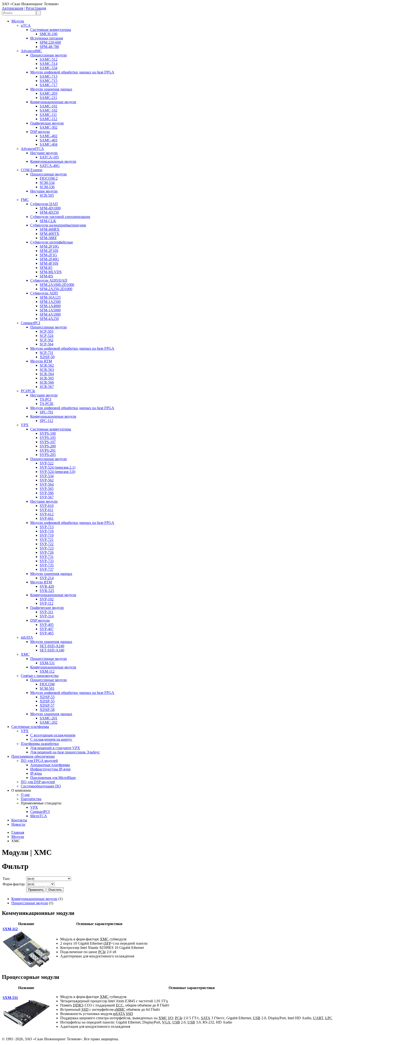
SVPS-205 (48, 455)
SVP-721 (47, 540)
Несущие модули (44, 153)
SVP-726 (47, 552)
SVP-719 (47, 535)
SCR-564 (47, 374)
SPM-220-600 (50, 42)
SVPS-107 (48, 442)
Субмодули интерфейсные (51, 242)
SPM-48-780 (49, 47)
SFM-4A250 (49, 319)
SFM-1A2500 (50, 302)
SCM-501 (47, 688)
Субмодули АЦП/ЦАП (48, 280)
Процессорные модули (48, 55)
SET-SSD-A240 (52, 646)
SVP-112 (46, 603)
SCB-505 (47, 195)
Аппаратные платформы (50, 765)
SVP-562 (47, 480)
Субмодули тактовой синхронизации (60, 217)
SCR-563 (47, 370)
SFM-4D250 (49, 212)
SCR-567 (47, 387)
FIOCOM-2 (49, 178)
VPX (25, 425)
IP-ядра (36, 773)
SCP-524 (46, 336)
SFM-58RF (48, 238)
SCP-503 (46, 331)
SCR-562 (47, 365)
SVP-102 (47, 599)
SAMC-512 (48, 59)
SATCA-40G (50, 166)
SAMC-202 (48, 722)
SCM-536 (47, 187)
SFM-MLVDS (51, 272)
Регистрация (36, 8)
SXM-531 (47, 663)
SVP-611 (46, 510)
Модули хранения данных (51, 89)
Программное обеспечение (33, 756)
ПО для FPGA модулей (39, 761)
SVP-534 (47, 476)
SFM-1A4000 (50, 306)
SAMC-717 (48, 85)
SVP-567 (47, 497)
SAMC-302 (48, 127)
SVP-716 (47, 531)
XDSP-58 (47, 710)
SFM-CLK (48, 221)
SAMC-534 (48, 68)
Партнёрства (31, 799)
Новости (18, 824)
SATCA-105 (49, 157)
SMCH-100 (48, 34)
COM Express (31, 170)
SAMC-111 (48, 115)
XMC (25, 654)
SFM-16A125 (50, 297)
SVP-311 (46, 612)
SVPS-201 (48, 450)
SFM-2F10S (49, 251)
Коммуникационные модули (53, 102)
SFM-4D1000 (50, 208)
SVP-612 (47, 514)
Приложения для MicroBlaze (53, 778)
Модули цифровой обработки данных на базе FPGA (72, 72)
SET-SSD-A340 (52, 650)
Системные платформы (30, 727)
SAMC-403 (48, 140)
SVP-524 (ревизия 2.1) (57, 467)
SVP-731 (47, 557)
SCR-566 (47, 382)
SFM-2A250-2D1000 (56, 289)
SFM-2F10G (49, 246)
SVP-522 (47, 463)
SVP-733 (47, 561)
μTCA (26, 25)
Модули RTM (41, 361)
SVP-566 (47, 493)
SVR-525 (47, 591)
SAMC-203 (48, 93)
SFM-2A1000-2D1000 (57, 285)
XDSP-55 (47, 701)
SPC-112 (46, 421)
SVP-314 (47, 616)
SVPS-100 (48, 433)
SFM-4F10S (49, 263)
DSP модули (40, 132)
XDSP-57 (47, 705)
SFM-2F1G (48, 255)
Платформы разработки (40, 744)
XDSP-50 (47, 357)
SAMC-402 (48, 136)
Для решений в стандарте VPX (55, 748)
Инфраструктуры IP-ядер (50, 769)
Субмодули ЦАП (44, 204)
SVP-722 (47, 544)
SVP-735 (47, 565)
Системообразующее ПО (41, 786)
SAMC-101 (48, 106)
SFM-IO (46, 268)
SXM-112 (47, 671)
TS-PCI (45, 399)
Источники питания (46, 38)
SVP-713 (47, 527)
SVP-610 (47, 506)
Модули (17, 21)
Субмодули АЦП (44, 293)
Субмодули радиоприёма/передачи (58, 225)
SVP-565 (47, 489)
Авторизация (12, 8)
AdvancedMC (31, 51)
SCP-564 (46, 344)
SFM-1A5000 (50, 310)
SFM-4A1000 (50, 314)
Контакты (19, 820)
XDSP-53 (47, 697)
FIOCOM (47, 684)
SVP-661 (47, 518)
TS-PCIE (47, 404)
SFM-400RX (50, 229)
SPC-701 (46, 412)
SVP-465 (47, 633)
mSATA (27, 637)
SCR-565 (47, 378)
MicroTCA (38, 816)
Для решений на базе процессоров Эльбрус (65, 752)
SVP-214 (47, 578)
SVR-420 (47, 586)
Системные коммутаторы (50, 30)
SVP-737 (47, 569)
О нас (25, 795)
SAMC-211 (48, 98)
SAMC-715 (48, 81)
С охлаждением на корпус (51, 739)
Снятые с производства (40, 676)
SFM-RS (46, 276)
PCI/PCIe (28, 391)
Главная (17, 832)
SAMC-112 (48, 119)
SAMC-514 (48, 64)
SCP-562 (46, 340)
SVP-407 (47, 629)
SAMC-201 (48, 718)
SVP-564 (47, 484)
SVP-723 (47, 548)
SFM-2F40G (49, 259)
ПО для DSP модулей (38, 782)
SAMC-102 (48, 110)
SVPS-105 (48, 438)
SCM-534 (47, 183)
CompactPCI (30, 323)
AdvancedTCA (32, 149)
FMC (25, 200)
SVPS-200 (48, 446)
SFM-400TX (49, 234)
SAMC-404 (48, 144)
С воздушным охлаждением (52, 735)
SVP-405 (47, 625)
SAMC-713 (48, 76)
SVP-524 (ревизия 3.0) (57, 472)
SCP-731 (46, 353)
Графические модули (47, 123)
